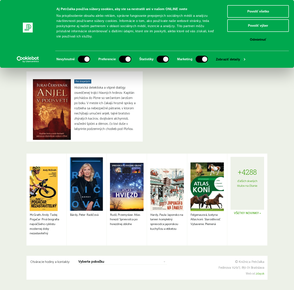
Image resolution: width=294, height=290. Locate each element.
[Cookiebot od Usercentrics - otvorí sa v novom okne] (28, 59)
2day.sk (260, 273)
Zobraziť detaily (228, 59)
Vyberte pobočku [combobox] (91, 262)
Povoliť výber (258, 25)
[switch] (125, 59)
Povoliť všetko (258, 11)
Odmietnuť (258, 39)
